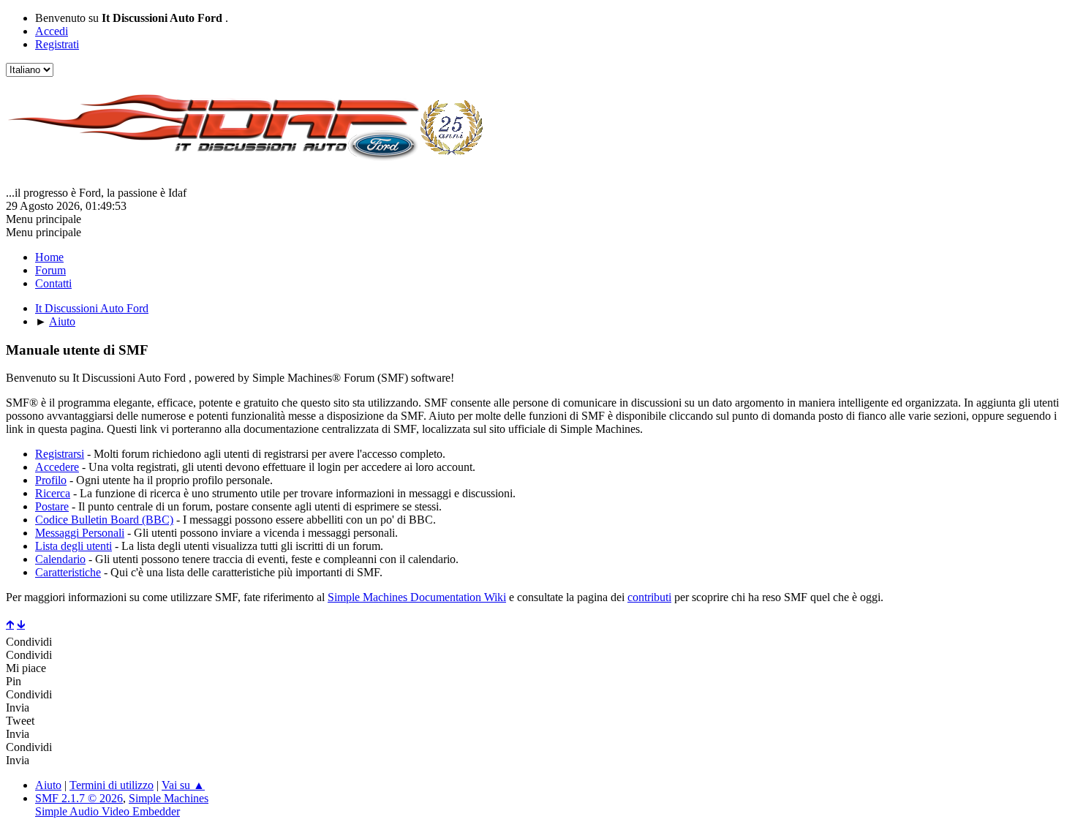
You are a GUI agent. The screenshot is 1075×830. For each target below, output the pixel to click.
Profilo (51, 480)
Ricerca (52, 493)
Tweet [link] (20, 720)
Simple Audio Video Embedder (107, 811)
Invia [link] (17, 707)
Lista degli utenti (73, 546)
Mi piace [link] (26, 668)
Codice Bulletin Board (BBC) (104, 519)
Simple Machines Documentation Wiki (417, 597)
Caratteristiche (68, 572)
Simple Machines (168, 798)
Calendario (60, 559)
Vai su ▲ (183, 785)
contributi (649, 597)
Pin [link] (13, 681)
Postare (52, 506)
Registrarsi (59, 454)
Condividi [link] (29, 641)
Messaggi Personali (79, 533)
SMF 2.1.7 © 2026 (79, 798)
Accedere (57, 467)
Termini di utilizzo (111, 785)
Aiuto (48, 785)
